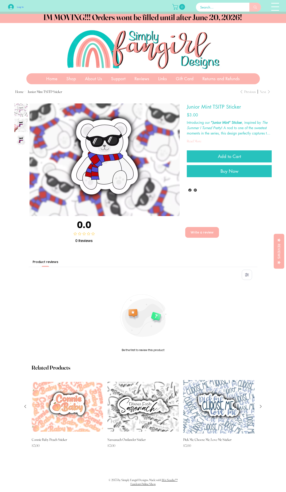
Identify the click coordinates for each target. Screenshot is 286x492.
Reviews (279, 251)
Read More (194, 141)
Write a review (202, 232)
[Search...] (255, 7)
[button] (179, 7)
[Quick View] (67, 406)
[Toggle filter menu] (247, 275)
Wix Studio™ (170, 480)
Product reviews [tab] (45, 262)
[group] (143, 414)
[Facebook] (190, 190)
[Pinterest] (195, 190)
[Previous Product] (25, 406)
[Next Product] (260, 406)
